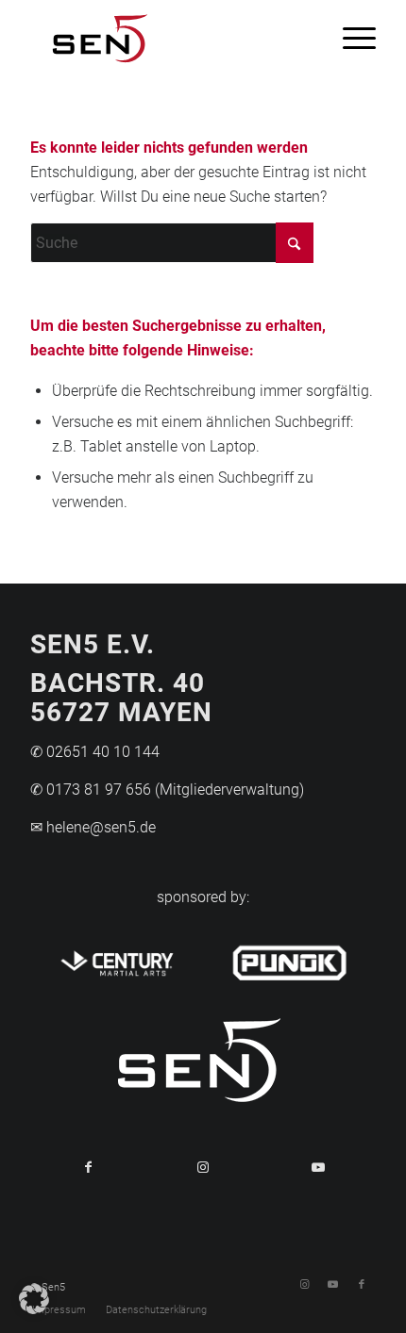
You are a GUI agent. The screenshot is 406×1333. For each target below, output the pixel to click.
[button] (34, 1299)
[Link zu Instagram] (305, 1285)
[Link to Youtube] (318, 1167)
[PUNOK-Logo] (289, 960)
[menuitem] (350, 37)
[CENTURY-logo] (116, 960)
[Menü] (350, 37)
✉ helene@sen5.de (93, 827)
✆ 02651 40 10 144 (95, 752)
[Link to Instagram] (203, 1167)
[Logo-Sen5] (168, 37)
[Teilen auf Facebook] (87, 1167)
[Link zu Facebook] (361, 1285)
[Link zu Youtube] (333, 1285)
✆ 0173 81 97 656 (90, 789)
